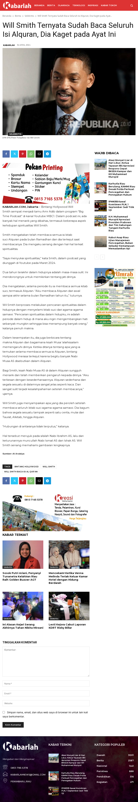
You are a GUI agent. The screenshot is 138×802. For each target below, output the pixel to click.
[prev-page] (97, 257)
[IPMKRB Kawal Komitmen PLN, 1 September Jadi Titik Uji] (101, 205)
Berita (18, 15)
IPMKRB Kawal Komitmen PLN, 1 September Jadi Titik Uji (121, 205)
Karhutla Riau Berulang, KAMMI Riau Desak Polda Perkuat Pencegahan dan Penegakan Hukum (122, 189)
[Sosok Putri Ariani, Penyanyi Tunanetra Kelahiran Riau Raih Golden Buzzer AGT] (23, 554)
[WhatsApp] (30, 154)
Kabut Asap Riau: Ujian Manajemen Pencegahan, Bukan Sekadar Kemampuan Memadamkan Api (121, 243)
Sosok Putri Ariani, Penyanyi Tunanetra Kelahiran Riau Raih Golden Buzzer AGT (22, 576)
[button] (131, 5)
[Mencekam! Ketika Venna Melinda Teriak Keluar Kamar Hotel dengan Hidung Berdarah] (69, 554)
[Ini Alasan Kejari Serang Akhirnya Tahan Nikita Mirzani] (23, 606)
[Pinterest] (22, 154)
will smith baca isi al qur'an (21, 471)
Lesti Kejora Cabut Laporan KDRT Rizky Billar (67, 626)
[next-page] (102, 257)
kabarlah (9, 45)
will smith (49, 466)
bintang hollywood (27, 466)
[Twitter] (14, 154)
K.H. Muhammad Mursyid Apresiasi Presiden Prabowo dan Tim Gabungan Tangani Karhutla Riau (120, 223)
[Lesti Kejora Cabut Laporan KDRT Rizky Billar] (69, 606)
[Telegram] (47, 154)
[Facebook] (6, 154)
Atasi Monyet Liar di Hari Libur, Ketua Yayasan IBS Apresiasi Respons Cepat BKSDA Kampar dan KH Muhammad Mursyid (121, 168)
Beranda (7, 15)
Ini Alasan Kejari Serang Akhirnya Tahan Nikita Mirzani (23, 626)
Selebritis (29, 15)
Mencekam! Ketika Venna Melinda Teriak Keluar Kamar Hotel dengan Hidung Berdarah (68, 578)
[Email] (39, 154)
